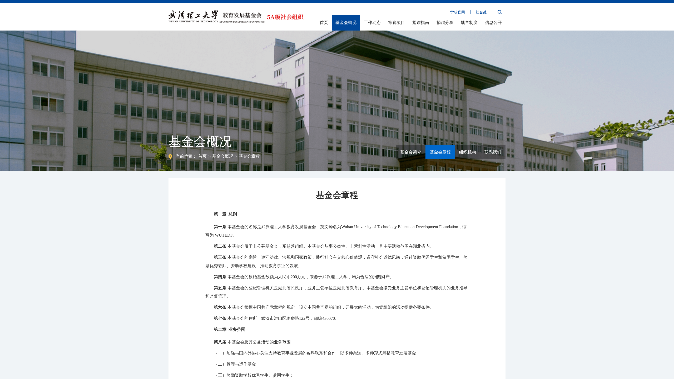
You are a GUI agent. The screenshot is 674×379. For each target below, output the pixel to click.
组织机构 (467, 152)
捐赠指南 (420, 22)
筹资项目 (396, 22)
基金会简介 (410, 152)
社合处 (481, 12)
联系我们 (492, 152)
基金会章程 (249, 156)
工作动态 (372, 22)
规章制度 (469, 22)
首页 (324, 22)
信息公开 (493, 22)
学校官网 (457, 12)
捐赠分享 (445, 22)
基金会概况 (345, 22)
